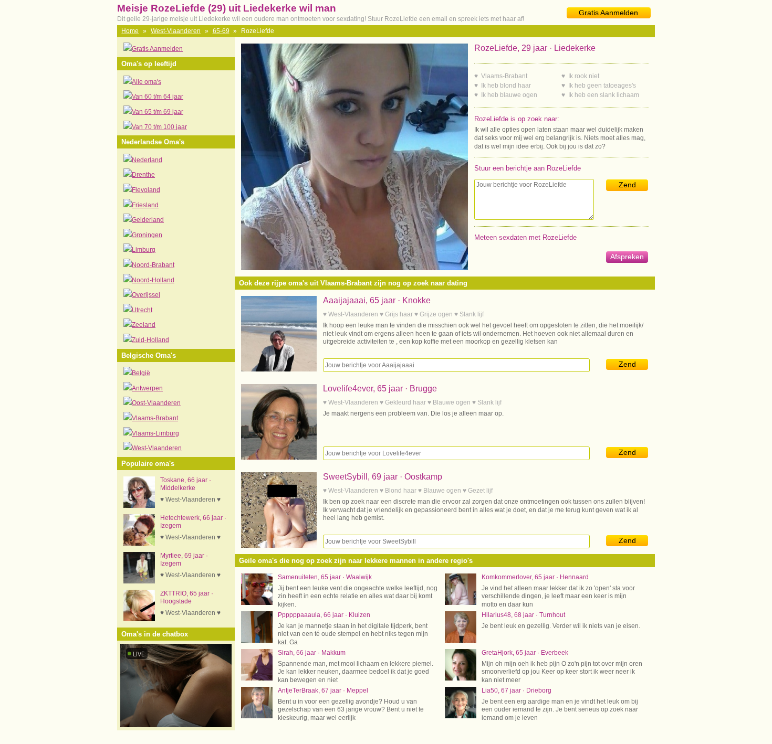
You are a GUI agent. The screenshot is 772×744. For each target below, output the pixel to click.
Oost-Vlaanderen (156, 403)
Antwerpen (147, 388)
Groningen (147, 235)
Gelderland (148, 220)
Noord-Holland (153, 280)
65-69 (221, 31)
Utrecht (142, 310)
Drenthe (143, 174)
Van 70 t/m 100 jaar (159, 127)
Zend (627, 184)
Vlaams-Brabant (155, 418)
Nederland (147, 160)
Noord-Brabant (153, 265)
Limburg (143, 249)
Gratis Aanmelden (608, 12)
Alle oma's (146, 82)
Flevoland (146, 190)
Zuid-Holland (150, 340)
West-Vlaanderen (176, 31)
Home (130, 31)
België (141, 373)
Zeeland (143, 324)
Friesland (145, 205)
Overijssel (146, 295)
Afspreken (627, 256)
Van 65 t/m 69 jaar (157, 111)
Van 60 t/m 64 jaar (157, 96)
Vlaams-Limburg (155, 433)
